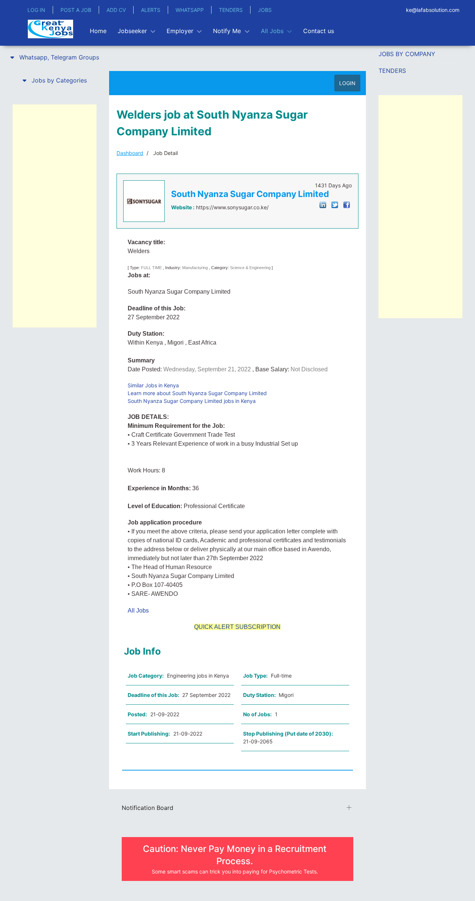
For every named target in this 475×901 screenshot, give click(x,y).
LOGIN (347, 83)
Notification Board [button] (147, 807)
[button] (54, 57)
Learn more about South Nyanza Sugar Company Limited (197, 393)
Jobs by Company (407, 54)
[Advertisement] (54, 215)
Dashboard (130, 153)
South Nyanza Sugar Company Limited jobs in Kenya (192, 401)
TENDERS (231, 10)
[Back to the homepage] (50, 29)
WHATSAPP (190, 10)
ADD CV (116, 10)
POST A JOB (75, 10)
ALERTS (150, 10)
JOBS (265, 10)
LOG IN (36, 10)
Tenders (392, 70)
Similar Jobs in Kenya (153, 385)
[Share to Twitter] (334, 204)
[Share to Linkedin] (323, 204)
